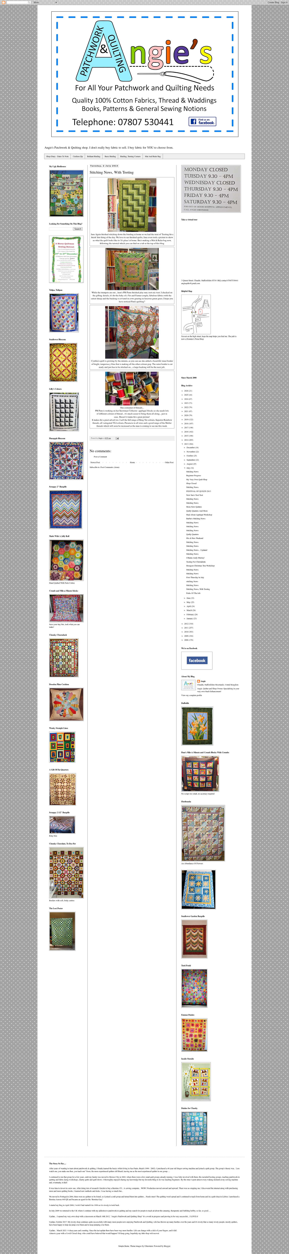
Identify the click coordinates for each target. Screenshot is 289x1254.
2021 (186, 411)
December (191, 447)
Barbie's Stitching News (195, 518)
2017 (186, 427)
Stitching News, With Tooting (198, 589)
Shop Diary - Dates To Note (57, 156)
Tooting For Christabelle (196, 561)
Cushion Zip (78, 156)
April (189, 606)
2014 (186, 439)
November (191, 451)
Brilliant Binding (93, 156)
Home (132, 462)
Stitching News (192, 471)
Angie (203, 681)
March (189, 610)
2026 (186, 390)
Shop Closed (191, 483)
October (190, 455)
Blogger (167, 1246)
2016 (186, 431)
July (188, 467)
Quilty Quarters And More (197, 510)
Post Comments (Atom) (110, 467)
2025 (186, 394)
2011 (186, 627)
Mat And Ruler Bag (153, 156)
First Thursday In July (195, 577)
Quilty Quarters (192, 534)
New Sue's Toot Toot (194, 495)
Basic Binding (110, 156)
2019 (186, 419)
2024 (186, 399)
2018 (186, 423)
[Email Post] (117, 438)
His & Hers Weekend (194, 538)
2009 (186, 635)
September (191, 459)
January (190, 618)
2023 (186, 403)
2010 (186, 631)
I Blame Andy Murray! (195, 557)
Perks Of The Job (193, 593)
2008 (186, 639)
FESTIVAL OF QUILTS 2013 (198, 491)
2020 (186, 415)
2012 (186, 623)
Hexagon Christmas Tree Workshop (200, 565)
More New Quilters (194, 506)
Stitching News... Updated (196, 550)
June (189, 598)
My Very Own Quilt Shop (196, 479)
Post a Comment (100, 456)
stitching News (192, 581)
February (190, 614)
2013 (186, 443)
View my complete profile (191, 695)
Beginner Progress (193, 475)
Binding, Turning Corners (130, 156)
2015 (186, 435)
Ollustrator (148, 1246)
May (189, 602)
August (190, 463)
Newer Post (95, 462)
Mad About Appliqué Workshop (199, 514)
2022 (186, 407)
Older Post (169, 462)
